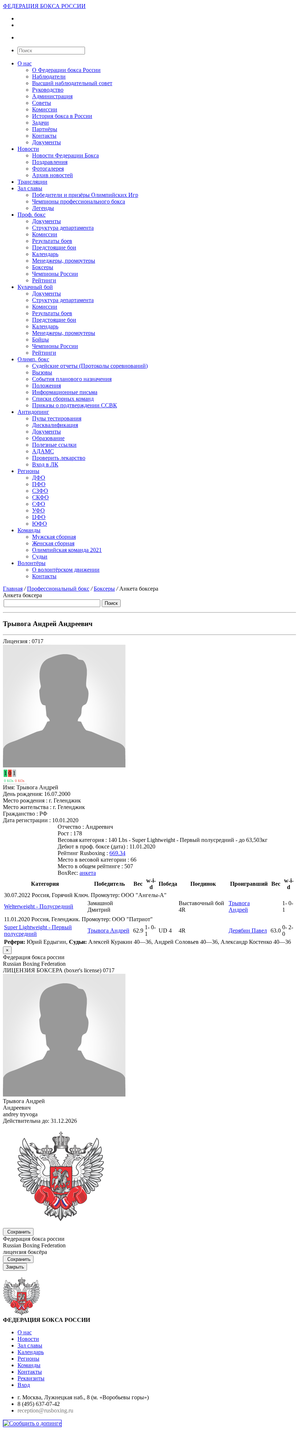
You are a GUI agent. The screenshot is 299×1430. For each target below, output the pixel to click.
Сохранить (19, 1232)
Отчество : (71, 827)
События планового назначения (72, 379)
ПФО (39, 484)
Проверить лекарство (58, 458)
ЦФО (39, 517)
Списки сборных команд (63, 399)
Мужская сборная (54, 537)
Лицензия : (16, 641)
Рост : (65, 833)
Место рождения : (25, 800)
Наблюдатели (49, 76)
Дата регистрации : (27, 820)
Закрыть (15, 1267)
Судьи (39, 556)
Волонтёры (32, 563)
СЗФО (40, 491)
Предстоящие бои (54, 247)
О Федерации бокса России (66, 70)
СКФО (40, 497)
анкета (87, 873)
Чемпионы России (55, 274)
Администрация (52, 96)
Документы (46, 142)
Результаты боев (52, 241)
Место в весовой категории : (93, 860)
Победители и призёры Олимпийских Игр (85, 195)
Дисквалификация (55, 425)
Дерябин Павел (248, 930)
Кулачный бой (35, 287)
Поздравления (49, 162)
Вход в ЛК (45, 464)
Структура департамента (63, 228)
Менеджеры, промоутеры (63, 261)
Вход (24, 1385)
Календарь (45, 254)
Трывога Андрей (239, 906)
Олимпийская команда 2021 (67, 550)
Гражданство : (20, 814)
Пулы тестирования (56, 418)
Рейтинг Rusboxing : (83, 853)
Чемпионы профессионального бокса (78, 201)
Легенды (43, 208)
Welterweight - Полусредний (38, 906)
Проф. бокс (32, 214)
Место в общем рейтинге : (90, 866)
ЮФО (39, 523)
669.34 (117, 853)
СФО (38, 504)
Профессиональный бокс (58, 589)
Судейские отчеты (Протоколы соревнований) (90, 366)
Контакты (44, 136)
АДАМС (43, 451)
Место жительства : (27, 807)
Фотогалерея (48, 168)
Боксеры (42, 267)
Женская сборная (53, 543)
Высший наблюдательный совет (72, 83)
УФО (38, 510)
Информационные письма (64, 392)
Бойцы (40, 339)
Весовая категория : (82, 840)
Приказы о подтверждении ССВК (74, 405)
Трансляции (32, 182)
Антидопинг (33, 412)
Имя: (9, 787)
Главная (13, 589)
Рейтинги (44, 280)
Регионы (28, 471)
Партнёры (44, 129)
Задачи (40, 122)
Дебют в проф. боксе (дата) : (93, 846)
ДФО (38, 477)
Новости (28, 149)
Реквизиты (31, 1378)
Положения (46, 385)
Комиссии (44, 109)
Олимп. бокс (33, 359)
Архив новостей (52, 175)
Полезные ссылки (54, 445)
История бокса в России (62, 116)
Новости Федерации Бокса (65, 155)
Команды (29, 530)
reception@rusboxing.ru (45, 1410)
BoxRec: (68, 873)
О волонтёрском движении (66, 570)
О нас (25, 63)
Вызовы (42, 372)
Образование (48, 438)
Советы (41, 103)
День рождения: (23, 794)
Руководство (47, 90)
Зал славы (30, 188)
